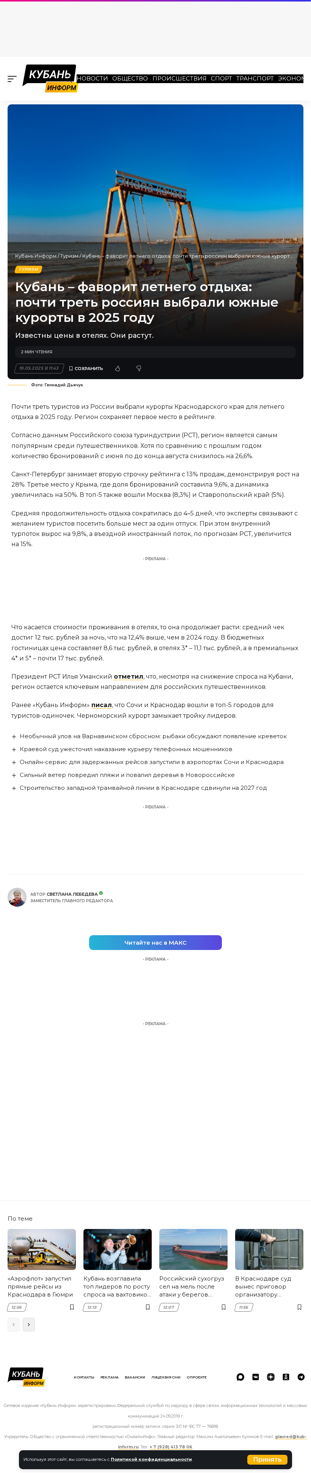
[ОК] (286, 1377)
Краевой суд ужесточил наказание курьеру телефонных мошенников (126, 749)
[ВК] (255, 1377)
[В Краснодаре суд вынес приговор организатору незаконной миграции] (269, 1249)
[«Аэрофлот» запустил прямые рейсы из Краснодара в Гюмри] (42, 1249)
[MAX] (240, 1377)
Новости (92, 78)
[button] (267, 1460)
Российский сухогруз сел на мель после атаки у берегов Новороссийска (191, 1286)
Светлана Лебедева (72, 894)
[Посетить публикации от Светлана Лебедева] (17, 897)
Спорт (221, 78)
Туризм (69, 256)
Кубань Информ (36, 256)
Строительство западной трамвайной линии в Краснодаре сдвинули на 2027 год (143, 787)
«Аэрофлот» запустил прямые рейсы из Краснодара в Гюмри (40, 1286)
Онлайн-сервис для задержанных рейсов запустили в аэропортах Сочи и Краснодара (152, 762)
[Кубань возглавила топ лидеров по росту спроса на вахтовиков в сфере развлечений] (117, 1249)
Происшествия (179, 78)
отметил (128, 676)
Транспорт (255, 78)
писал (101, 705)
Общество (130, 78)
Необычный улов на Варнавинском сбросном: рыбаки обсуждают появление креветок (153, 736)
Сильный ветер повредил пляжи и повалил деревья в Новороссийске (127, 774)
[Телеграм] (301, 1377)
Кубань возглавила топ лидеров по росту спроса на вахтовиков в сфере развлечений (117, 1286)
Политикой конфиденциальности (151, 1459)
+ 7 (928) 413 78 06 (171, 1447)
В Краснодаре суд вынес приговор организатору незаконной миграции (269, 1286)
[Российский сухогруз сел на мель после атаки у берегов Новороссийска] (193, 1249)
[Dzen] (270, 1377)
